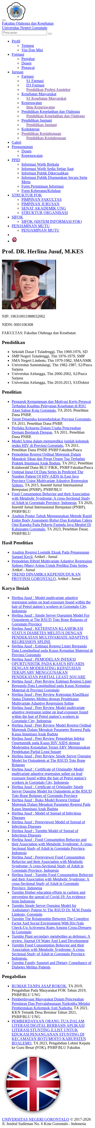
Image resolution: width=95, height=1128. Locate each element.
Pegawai (28, 67)
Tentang (27, 45)
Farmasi (27, 76)
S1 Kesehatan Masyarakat (46, 98)
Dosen (26, 63)
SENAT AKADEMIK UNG (43, 208)
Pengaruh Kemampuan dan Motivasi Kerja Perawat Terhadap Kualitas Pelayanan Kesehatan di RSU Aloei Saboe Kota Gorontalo (51, 405)
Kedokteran (30, 129)
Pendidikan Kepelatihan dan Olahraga (50, 111)
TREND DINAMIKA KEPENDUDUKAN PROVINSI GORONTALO (46, 576)
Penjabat (28, 59)
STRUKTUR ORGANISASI (44, 213)
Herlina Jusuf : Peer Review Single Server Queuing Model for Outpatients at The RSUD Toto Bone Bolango (51, 760)
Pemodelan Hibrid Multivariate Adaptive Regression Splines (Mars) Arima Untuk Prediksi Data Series (52, 563)
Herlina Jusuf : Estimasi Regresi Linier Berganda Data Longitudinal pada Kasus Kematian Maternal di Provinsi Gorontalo (52, 650)
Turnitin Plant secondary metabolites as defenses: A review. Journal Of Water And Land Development (51, 938)
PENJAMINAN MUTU (31, 226)
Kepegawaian (32, 155)
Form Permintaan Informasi (42, 186)
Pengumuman (22, 147)
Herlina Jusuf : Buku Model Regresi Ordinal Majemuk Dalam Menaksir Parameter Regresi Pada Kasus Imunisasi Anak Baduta (51, 804)
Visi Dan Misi (32, 50)
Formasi (18, 54)
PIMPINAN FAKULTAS (41, 199)
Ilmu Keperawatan (40, 107)
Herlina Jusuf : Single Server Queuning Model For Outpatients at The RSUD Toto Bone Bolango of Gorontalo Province (50, 619)
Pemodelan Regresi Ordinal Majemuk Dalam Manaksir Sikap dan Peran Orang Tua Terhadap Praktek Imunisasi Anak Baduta (48, 458)
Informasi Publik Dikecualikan (44, 173)
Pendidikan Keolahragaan (41, 133)
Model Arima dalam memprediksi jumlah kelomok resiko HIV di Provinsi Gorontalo (50, 443)
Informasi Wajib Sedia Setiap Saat (47, 169)
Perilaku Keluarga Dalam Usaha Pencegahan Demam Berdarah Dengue (46, 430)
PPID (16, 160)
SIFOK (17, 217)
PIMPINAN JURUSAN (40, 204)
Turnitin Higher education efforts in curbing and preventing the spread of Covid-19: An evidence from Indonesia (49, 896)
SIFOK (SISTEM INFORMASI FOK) (51, 221)
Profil (16, 41)
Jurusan (17, 72)
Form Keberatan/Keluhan (41, 191)
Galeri (16, 142)
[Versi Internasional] (14, 241)
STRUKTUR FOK (27, 195)
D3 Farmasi (35, 85)
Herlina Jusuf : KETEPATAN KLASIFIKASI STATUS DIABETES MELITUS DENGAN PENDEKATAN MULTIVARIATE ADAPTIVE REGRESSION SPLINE (50, 635)
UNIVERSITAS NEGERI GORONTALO (35, 1119)
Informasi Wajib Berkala (40, 164)
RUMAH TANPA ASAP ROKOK (39, 986)
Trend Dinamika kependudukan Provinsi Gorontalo (51, 419)
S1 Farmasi (35, 81)
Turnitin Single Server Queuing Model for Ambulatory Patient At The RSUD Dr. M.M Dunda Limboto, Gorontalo (51, 909)
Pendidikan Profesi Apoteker (48, 89)
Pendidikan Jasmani (36, 120)
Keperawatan (31, 103)
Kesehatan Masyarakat (38, 94)
